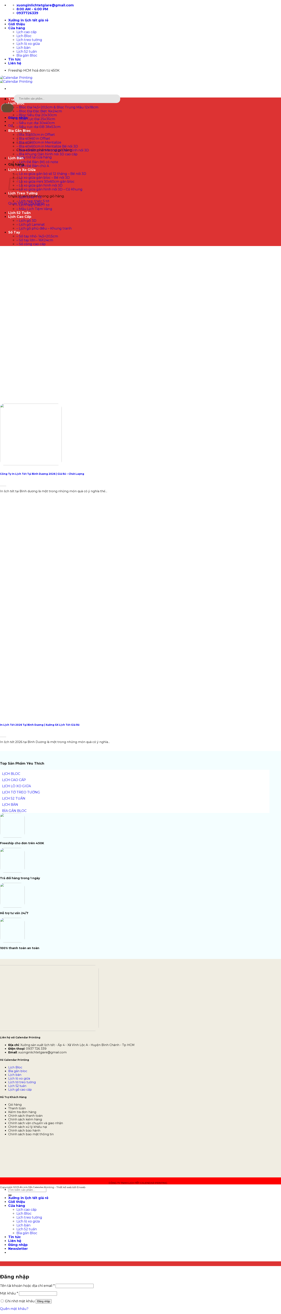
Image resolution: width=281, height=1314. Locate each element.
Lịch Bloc (23, 36)
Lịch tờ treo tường (22, 1082)
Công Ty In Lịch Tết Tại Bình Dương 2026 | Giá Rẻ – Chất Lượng (42, 473)
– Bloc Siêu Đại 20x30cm (36, 115)
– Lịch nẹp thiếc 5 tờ (32, 201)
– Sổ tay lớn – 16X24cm (34, 240)
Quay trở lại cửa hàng (34, 157)
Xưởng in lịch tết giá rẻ (28, 20)
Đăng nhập (43, 1301)
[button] (10, 126)
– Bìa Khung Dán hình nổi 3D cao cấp (47, 154)
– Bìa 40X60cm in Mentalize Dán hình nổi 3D (52, 150)
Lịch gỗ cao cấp (20, 1089)
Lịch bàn (23, 48)
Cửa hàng (16, 28)
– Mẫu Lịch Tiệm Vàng (34, 209)
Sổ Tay (14, 232)
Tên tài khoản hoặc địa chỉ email (27, 1286)
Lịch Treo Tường (23, 193)
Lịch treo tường (29, 40)
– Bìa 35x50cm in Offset (35, 135)
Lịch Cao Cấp (19, 217)
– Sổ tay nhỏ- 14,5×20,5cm (37, 236)
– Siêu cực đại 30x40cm (35, 123)
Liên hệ (14, 63)
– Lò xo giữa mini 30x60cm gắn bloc (45, 181)
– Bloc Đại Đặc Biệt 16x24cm (39, 111)
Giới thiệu (16, 24)
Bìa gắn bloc (17, 1071)
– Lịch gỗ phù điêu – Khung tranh (44, 228)
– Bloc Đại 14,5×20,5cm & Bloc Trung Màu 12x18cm (57, 107)
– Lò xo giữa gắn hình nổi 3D (39, 185)
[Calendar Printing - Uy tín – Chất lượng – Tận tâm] (16, 80)
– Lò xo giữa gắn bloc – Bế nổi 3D (43, 178)
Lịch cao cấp (26, 32)
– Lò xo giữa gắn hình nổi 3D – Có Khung (49, 189)
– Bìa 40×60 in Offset (33, 138)
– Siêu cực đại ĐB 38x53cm (38, 127)
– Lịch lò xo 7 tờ (29, 197)
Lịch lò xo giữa (28, 44)
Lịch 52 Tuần (19, 213)
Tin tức (14, 59)
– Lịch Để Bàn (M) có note (37, 162)
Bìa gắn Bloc (26, 55)
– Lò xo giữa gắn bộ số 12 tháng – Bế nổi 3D (51, 174)
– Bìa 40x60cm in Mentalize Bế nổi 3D (47, 146)
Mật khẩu (9, 1293)
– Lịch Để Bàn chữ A (32, 166)
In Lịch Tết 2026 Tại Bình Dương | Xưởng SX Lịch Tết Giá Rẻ (40, 724)
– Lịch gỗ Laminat (30, 224)
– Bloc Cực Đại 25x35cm (35, 119)
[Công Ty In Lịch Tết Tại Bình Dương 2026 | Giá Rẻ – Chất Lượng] (31, 464)
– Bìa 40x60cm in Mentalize (38, 142)
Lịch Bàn (15, 158)
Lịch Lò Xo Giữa (22, 170)
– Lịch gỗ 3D (26, 221)
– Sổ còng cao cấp (31, 244)
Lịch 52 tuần (26, 51)
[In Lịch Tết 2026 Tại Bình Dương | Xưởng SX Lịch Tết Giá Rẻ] (31, 715)
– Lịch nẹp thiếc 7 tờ (32, 205)
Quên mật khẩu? (14, 1309)
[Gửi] (7, 107)
